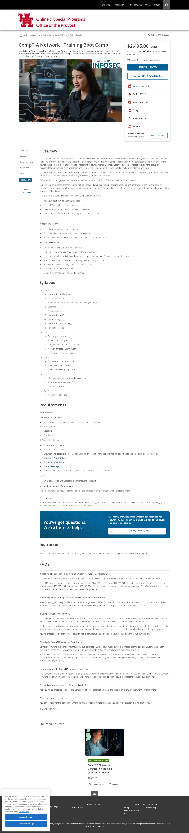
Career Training (78, 807)
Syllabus (23, 156)
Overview (24, 151)
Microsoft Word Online (55, 458)
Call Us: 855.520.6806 (158, 35)
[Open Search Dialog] (166, 4)
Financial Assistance (131, 810)
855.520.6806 (25, 192)
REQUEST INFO (158, 135)
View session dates (142, 86)
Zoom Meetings (51, 466)
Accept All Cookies (26, 817)
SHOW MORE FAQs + (49, 709)
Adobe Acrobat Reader (54, 462)
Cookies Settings (26, 824)
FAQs (22, 173)
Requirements (26, 162)
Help (125, 813)
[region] (26, 810)
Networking (47, 35)
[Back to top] (94, 804)
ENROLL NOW (147, 67)
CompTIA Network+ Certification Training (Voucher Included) (100, 769)
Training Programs (33, 35)
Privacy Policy (98, 826)
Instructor (24, 167)
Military (126, 807)
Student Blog (151, 807)
